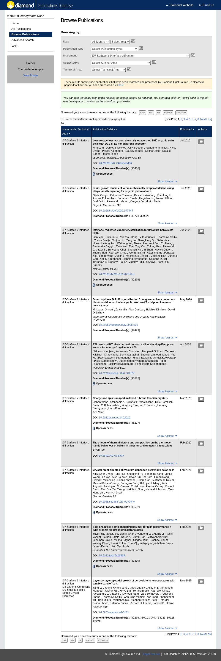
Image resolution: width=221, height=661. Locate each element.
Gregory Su (137, 201)
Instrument (70, 55)
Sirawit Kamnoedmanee (155, 354)
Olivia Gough (136, 147)
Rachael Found (159, 540)
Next (203, 119)
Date (66, 41)
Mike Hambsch (164, 402)
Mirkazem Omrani (103, 309)
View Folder (30, 75)
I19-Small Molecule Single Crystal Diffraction (73, 593)
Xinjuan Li (118, 240)
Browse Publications (25, 34)
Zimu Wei (122, 246)
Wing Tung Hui (116, 473)
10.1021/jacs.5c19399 (112, 555)
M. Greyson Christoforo (131, 486)
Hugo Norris (146, 198)
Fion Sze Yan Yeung (113, 489)
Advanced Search (22, 40)
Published (186, 129)
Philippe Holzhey (149, 483)
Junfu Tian (139, 537)
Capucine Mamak (134, 596)
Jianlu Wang (106, 255)
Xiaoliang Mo (155, 252)
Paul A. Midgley (129, 261)
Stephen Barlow (140, 599)
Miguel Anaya (148, 261)
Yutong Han (154, 246)
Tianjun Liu (140, 243)
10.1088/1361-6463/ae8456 (115, 163)
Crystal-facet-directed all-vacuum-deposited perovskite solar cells (133, 469)
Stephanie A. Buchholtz (124, 402)
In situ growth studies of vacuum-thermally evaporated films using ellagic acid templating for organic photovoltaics (133, 190)
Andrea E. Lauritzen (105, 198)
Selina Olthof (153, 150)
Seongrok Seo (129, 483)
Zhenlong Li (164, 195)
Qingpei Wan (141, 540)
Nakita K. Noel (135, 489)
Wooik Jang (146, 402)
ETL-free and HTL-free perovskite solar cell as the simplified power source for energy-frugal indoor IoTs (134, 346)
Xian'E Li (158, 533)
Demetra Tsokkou (116, 147)
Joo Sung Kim (136, 252)
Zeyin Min (121, 309)
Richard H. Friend (140, 603)
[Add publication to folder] (201, 141)
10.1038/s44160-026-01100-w (116, 274)
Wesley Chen (101, 543)
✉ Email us (206, 5)
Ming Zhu (98, 147)
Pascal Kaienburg (113, 150)
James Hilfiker (164, 198)
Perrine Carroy (155, 486)
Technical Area (72, 69)
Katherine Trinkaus (156, 147)
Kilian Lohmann (126, 480)
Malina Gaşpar (123, 540)
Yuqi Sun (154, 243)
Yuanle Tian (100, 252)
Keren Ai (126, 537)
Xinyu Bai (125, 590)
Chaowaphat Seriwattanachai (121, 354)
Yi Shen (148, 249)
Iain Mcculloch (120, 546)
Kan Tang (152, 596)
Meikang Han (158, 255)
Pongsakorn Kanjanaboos (150, 363)
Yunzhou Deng (129, 237)
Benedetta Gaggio (104, 246)
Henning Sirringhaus (135, 258)
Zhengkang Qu (147, 240)
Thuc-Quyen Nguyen (140, 543)
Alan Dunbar (136, 309)
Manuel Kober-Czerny (106, 483)
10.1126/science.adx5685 (114, 612)
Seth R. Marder (161, 599)
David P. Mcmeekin (104, 480)
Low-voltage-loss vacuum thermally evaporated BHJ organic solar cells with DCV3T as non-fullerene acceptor (133, 142)
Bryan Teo (99, 449)
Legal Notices (151, 654)
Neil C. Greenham (111, 258)
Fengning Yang (154, 473)
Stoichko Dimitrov (156, 309)
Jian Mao (98, 237)
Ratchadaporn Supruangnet (115, 357)
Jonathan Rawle (128, 198)
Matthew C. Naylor (163, 480)
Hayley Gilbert (163, 249)
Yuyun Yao (99, 533)
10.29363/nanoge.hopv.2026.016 (118, 324)
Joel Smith (99, 201)
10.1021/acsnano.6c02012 (114, 417)
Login (14, 45)
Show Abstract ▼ (167, 181)
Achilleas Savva (164, 543)
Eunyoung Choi (116, 249)
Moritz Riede (110, 153)
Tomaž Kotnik (118, 543)
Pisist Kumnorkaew (105, 360)
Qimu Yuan (144, 480)
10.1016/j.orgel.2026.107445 (116, 210)
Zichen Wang (101, 402)
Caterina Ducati (158, 258)
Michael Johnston (156, 489)
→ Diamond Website (180, 5)
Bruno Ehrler (100, 603)
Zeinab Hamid (111, 537)
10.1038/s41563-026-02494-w (117, 501)
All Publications (21, 28)
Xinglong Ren (130, 405)
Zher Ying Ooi (137, 246)
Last (208, 119)
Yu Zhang (167, 243)
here (121, 85)
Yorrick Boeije (102, 240)
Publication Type (73, 48)
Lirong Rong (161, 477)
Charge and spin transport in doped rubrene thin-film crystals (130, 398)
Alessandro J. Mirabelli (106, 593)
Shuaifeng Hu (135, 473)
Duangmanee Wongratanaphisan (138, 360)
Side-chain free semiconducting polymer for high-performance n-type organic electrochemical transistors (132, 528)
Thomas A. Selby (167, 237)
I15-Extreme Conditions (76, 586)
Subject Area (71, 62)
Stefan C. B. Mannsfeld (106, 405)
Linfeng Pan (108, 243)
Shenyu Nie (135, 249)
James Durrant (102, 546)
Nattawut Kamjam (103, 351)
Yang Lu (131, 240)
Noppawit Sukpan (153, 351)
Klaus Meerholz (134, 150)
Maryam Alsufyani (158, 537)
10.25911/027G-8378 (111, 455)
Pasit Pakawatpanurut (121, 363)
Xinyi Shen (99, 473)
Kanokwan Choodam (128, 351)
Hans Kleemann (117, 408)
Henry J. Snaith (114, 492)
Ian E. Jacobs (148, 405)
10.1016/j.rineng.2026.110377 (116, 373)
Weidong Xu (124, 243)
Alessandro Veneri (118, 201)
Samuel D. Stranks (163, 603)
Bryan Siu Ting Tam (141, 477)
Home (15, 23)
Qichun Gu (112, 237)
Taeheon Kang (130, 593)
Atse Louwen (120, 477)
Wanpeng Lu (144, 533)
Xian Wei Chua (118, 252)
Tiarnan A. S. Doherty (105, 261)
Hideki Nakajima (143, 357)
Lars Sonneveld (150, 593)
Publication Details (104, 129)
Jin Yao (106, 477)
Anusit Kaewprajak (165, 357)
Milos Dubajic (147, 237)
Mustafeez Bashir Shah (121, 533)
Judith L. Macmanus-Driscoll (132, 255)
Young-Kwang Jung (116, 587)
